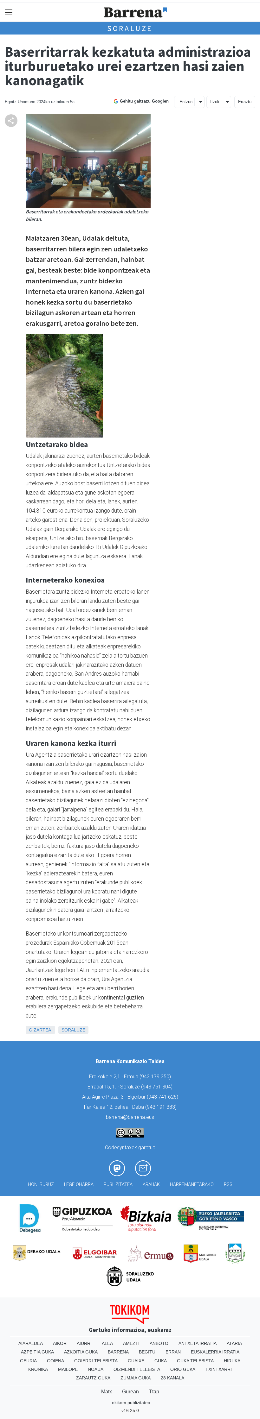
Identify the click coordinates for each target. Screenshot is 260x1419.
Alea (107, 1343)
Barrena (118, 1351)
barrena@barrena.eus (130, 1117)
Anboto (159, 1343)
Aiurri (84, 1343)
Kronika (38, 1369)
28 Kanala (172, 1377)
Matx (106, 1391)
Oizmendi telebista (137, 1369)
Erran (173, 1351)
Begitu (147, 1351)
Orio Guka (182, 1369)
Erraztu (244, 101)
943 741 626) (163, 1097)
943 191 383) (162, 1107)
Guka (160, 1360)
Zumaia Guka (135, 1377)
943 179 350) (156, 1077)
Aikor (60, 1343)
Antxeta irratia (198, 1343)
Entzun (185, 101)
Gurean (130, 1391)
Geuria (28, 1360)
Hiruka (232, 1360)
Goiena (55, 1360)
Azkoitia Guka (81, 1351)
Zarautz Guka (93, 1377)
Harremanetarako (192, 1184)
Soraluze (130, 28)
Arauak (151, 1184)
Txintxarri (218, 1369)
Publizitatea (118, 1184)
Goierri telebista (96, 1360)
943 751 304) (157, 1087)
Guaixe (136, 1360)
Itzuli (214, 101)
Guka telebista (195, 1360)
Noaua (95, 1369)
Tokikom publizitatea (130, 1402)
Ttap (154, 1391)
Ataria (234, 1343)
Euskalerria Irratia (215, 1351)
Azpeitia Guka (37, 1351)
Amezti (131, 1343)
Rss (228, 1184)
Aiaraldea (30, 1343)
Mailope (68, 1369)
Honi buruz (41, 1184)
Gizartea (40, 1029)
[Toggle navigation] (9, 12)
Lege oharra (79, 1184)
